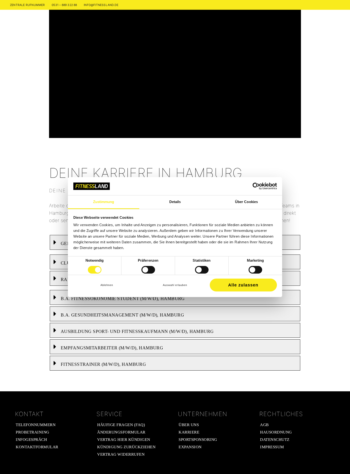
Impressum (272, 447)
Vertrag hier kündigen (123, 439)
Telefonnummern (35, 425)
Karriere (189, 432)
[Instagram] (337, 5)
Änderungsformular (121, 432)
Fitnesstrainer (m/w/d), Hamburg (103, 364)
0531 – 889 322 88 (64, 5)
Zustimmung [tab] (103, 202)
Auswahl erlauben (175, 285)
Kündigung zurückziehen (126, 447)
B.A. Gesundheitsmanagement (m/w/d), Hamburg (122, 314)
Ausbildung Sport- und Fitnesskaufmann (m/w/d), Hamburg (137, 331)
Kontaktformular (37, 447)
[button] (175, 297)
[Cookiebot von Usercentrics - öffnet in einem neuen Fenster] (256, 186)
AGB (264, 425)
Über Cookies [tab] (246, 202)
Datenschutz (275, 439)
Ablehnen (106, 285)
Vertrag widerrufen (121, 454)
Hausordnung (276, 432)
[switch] (148, 270)
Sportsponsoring (198, 439)
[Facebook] (331, 5)
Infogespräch (31, 439)
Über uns (189, 425)
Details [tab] (175, 202)
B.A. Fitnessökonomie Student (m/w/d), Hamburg (123, 298)
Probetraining (32, 432)
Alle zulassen (243, 285)
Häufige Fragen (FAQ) (121, 425)
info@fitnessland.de (101, 5)
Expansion (190, 447)
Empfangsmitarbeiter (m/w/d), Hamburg (112, 347)
